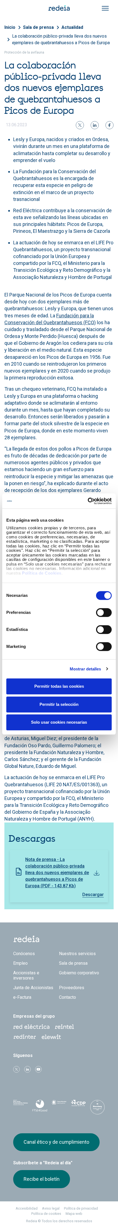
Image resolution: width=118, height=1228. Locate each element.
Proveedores (71, 987)
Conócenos (24, 953)
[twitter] (80, 125)
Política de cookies (46, 1214)
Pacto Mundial (59, 1106)
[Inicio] (59, 8)
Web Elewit (51, 1036)
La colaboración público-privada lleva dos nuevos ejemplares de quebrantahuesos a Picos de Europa (61, 39)
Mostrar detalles (85, 669)
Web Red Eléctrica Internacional (24, 1036)
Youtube (38, 1069)
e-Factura (22, 997)
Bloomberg (97, 1107)
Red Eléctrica (31, 1026)
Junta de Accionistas (33, 987)
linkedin (27, 1069)
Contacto (67, 997)
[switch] (104, 612)
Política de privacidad (81, 1208)
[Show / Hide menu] (105, 8)
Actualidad (72, 27)
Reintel (64, 1026)
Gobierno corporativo (79, 972)
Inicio (9, 27)
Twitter (16, 1069)
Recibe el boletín (42, 1179)
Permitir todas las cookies (59, 686)
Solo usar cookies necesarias (59, 722)
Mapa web (74, 1214)
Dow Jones (20, 1106)
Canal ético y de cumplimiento (56, 1142)
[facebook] (109, 125)
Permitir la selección (59, 704)
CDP (78, 1105)
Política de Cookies (41, 573)
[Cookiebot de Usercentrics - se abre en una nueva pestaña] (88, 501)
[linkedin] (95, 125)
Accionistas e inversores (26, 975)
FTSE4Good (39, 1107)
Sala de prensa (38, 27)
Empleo (20, 963)
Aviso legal (51, 1208)
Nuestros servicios (77, 953)
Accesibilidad (27, 1208)
